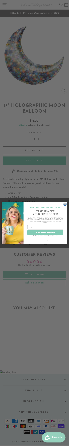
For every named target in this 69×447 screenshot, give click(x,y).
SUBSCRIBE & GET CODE (45, 232)
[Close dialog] (64, 204)
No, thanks (45, 241)
